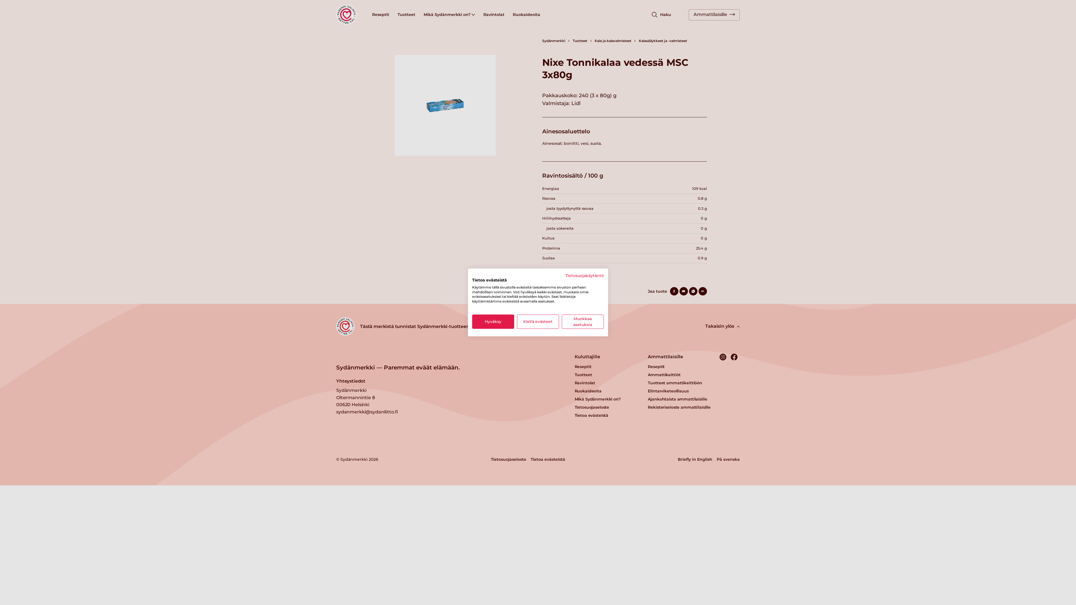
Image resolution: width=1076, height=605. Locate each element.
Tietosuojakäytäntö (584, 275)
